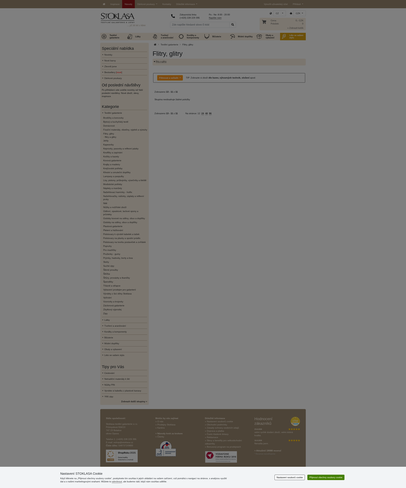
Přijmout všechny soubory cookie (325, 477)
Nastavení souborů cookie (290, 477)
